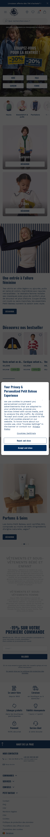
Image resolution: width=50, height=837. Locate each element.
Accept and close (25, 448)
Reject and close (24, 440)
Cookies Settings (26, 433)
